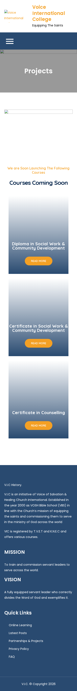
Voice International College (48, 13)
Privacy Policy (19, 649)
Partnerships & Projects (26, 641)
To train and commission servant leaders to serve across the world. (37, 567)
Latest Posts (18, 633)
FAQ (12, 657)
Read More (38, 261)
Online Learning (20, 625)
